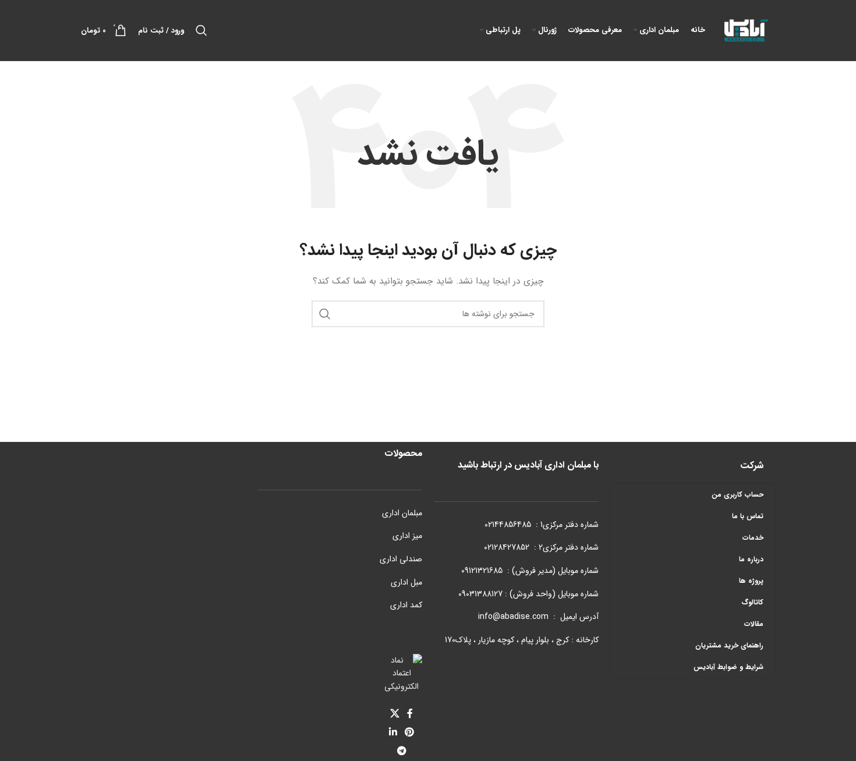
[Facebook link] (410, 714)
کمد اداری (406, 605)
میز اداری (407, 535)
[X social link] (394, 714)
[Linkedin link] (393, 732)
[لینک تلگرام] (401, 751)
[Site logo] (746, 29)
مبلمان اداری (402, 513)
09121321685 (482, 570)
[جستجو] (201, 30)
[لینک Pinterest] (409, 732)
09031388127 (480, 593)
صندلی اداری (401, 559)
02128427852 (506, 547)
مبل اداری (406, 582)
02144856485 (507, 524)
